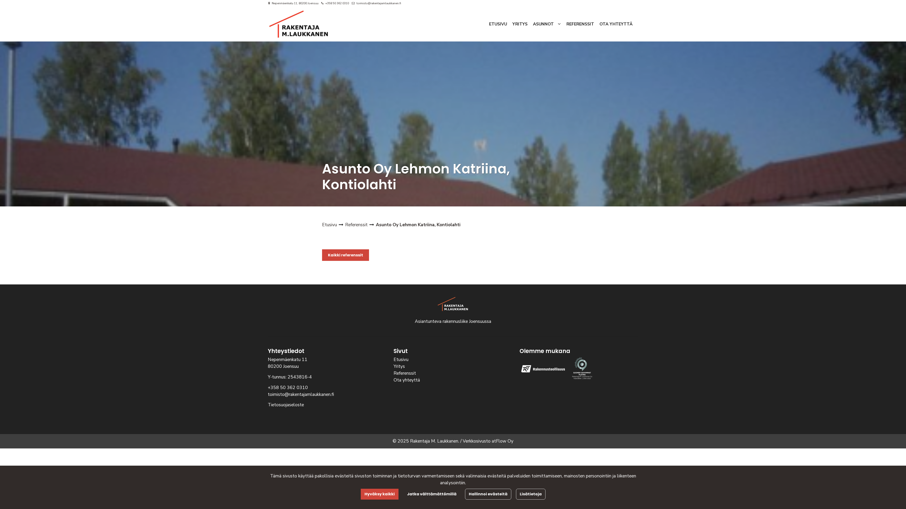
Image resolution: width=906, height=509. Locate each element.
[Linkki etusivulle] (298, 24)
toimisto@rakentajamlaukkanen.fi (379, 3)
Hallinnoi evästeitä (488, 494)
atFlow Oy (502, 441)
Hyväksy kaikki (380, 494)
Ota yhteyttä (407, 380)
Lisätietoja (531, 494)
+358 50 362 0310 (337, 3)
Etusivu (401, 360)
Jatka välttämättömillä (432, 494)
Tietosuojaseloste (286, 405)
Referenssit (405, 373)
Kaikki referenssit (345, 255)
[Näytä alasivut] (559, 24)
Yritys (399, 366)
